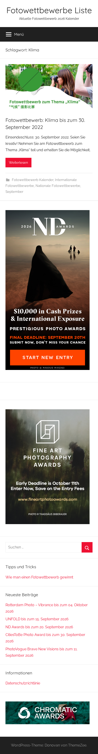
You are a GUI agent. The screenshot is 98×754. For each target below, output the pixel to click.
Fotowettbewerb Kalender (32, 180)
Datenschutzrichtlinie (22, 683)
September (14, 192)
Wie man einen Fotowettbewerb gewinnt (39, 577)
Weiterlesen (18, 163)
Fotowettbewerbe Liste (49, 10)
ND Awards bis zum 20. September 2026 (39, 627)
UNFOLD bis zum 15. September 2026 (37, 619)
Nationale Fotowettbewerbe (58, 186)
